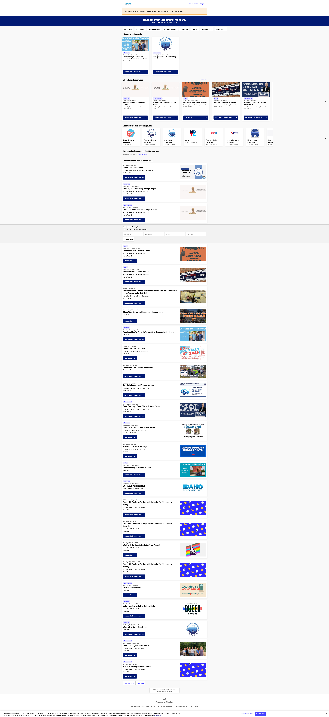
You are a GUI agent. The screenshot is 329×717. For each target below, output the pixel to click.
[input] (189, 4)
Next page (140, 683)
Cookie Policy (158, 715)
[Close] (326, 714)
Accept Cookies (260, 714)
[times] (202, 11)
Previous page (129, 683)
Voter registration (170, 29)
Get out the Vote (154, 29)
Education (184, 29)
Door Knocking (207, 29)
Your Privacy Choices (246, 714)
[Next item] (326, 102)
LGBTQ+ (194, 29)
